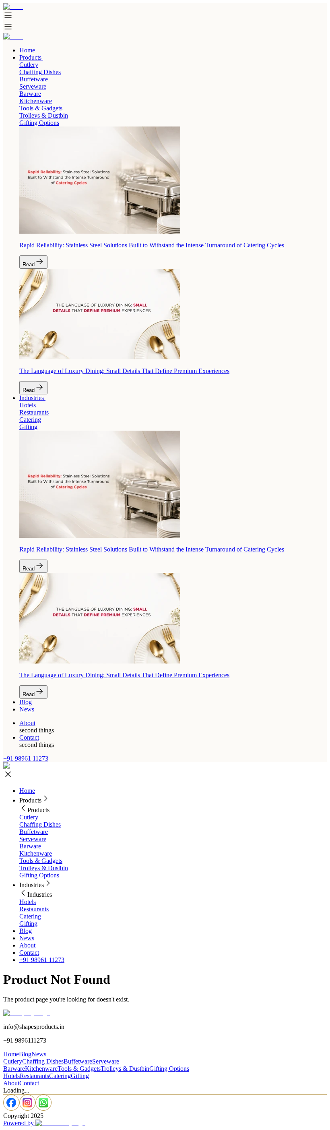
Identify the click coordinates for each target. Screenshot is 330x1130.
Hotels (27, 901)
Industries (31, 397)
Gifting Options (39, 875)
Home (27, 50)
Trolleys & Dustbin (43, 868)
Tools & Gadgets (40, 860)
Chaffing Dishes (40, 824)
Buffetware (33, 831)
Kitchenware (35, 853)
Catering (30, 916)
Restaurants (34, 909)
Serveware (32, 839)
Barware (30, 846)
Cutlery (28, 817)
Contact (29, 737)
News (26, 709)
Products (30, 57)
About (27, 722)
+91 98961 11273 (25, 758)
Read (29, 264)
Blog (25, 702)
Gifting (28, 923)
